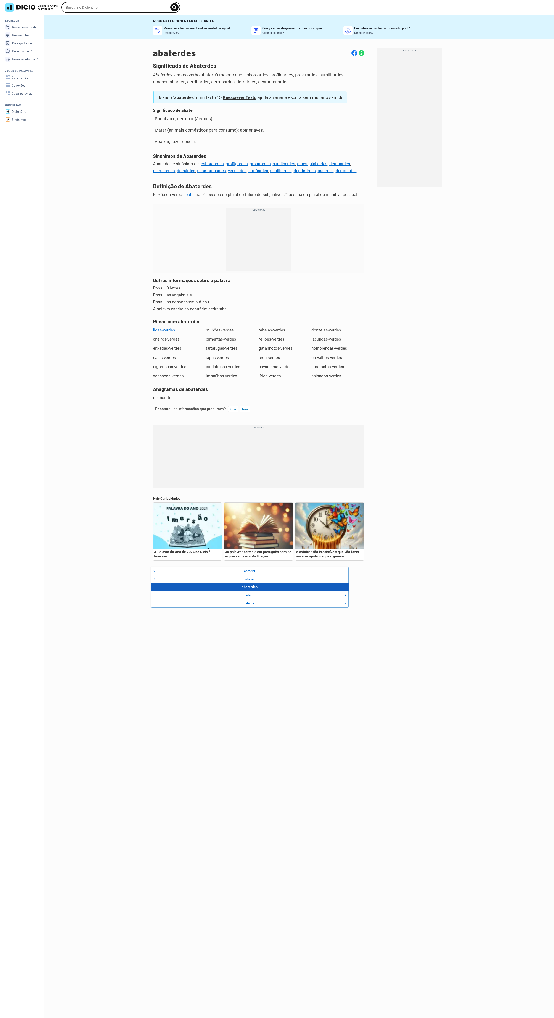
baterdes (326, 170)
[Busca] (174, 7)
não (245, 409)
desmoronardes (211, 170)
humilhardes (284, 164)
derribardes (339, 164)
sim (233, 409)
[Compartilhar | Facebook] (354, 53)
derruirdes (186, 170)
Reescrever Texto (239, 97)
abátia (249, 603)
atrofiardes (258, 170)
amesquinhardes (312, 164)
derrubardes (164, 170)
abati (249, 595)
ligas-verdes (164, 330)
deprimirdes (305, 170)
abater (189, 194)
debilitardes (281, 170)
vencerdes (237, 170)
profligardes (237, 164)
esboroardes (212, 164)
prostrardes (260, 164)
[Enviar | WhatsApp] (361, 53)
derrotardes (346, 170)
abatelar (249, 571)
